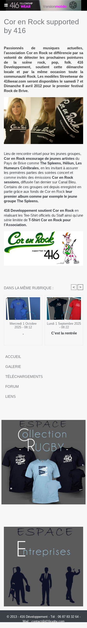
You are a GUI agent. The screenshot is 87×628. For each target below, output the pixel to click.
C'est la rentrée (64, 333)
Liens (10, 396)
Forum (12, 386)
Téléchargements (24, 376)
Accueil (13, 357)
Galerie (13, 367)
